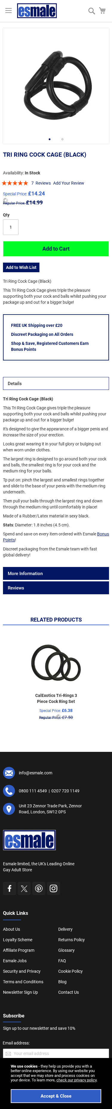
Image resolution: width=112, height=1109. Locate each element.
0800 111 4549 (33, 790)
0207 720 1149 (65, 790)
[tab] (56, 383)
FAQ (62, 960)
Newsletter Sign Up (20, 992)
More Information (25, 573)
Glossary (66, 950)
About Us (11, 929)
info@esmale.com (35, 772)
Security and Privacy (22, 971)
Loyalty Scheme (17, 939)
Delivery (65, 929)
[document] (56, 1083)
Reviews (16, 588)
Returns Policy (71, 939)
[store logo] (37, 10)
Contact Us (68, 992)
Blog (62, 981)
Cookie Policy (70, 971)
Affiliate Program (18, 950)
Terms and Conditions (23, 981)
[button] (49, 139)
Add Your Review (68, 183)
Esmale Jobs (15, 960)
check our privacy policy (76, 1080)
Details (15, 383)
